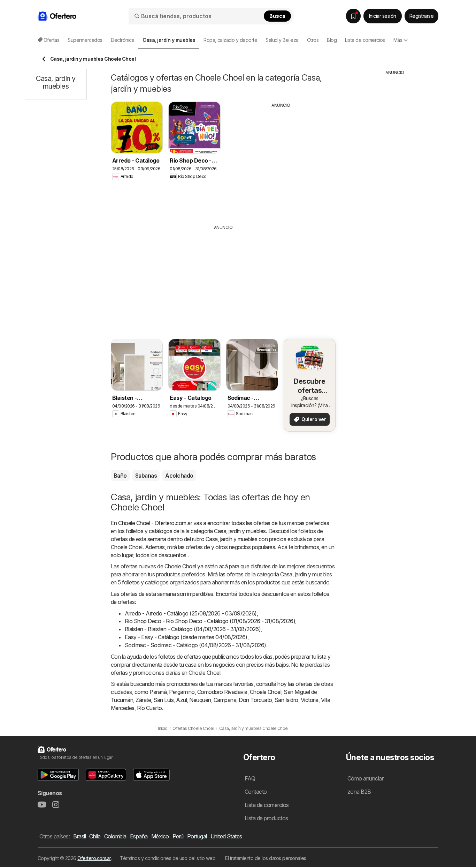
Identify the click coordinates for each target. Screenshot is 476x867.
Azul (181, 699)
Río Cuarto (149, 707)
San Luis (163, 699)
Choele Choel (266, 691)
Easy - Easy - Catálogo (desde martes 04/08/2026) (186, 637)
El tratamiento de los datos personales (265, 858)
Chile (94, 836)
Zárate (143, 699)
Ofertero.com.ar (93, 858)
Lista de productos (266, 818)
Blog (332, 40)
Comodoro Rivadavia (222, 691)
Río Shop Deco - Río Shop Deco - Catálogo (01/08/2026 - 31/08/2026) (210, 621)
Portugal (197, 836)
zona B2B (359, 791)
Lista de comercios (365, 40)
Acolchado (179, 475)
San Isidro (286, 699)
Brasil (79, 836)
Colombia (115, 836)
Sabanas (146, 475)
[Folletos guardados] (353, 16)
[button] (58, 775)
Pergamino (181, 691)
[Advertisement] (281, 161)
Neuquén (200, 699)
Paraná (158, 691)
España (139, 836)
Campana (225, 699)
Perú (178, 836)
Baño (120, 475)
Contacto (256, 791)
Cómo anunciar (365, 778)
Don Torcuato (255, 699)
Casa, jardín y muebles (240, 531)
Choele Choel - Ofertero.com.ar (155, 523)
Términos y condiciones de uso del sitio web (167, 858)
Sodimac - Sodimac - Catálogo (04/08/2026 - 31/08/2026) (195, 645)
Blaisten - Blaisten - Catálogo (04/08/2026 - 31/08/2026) (193, 629)
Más (397, 40)
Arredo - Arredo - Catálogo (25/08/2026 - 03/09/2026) (191, 613)
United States (226, 836)
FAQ (250, 778)
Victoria (309, 699)
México (160, 836)
